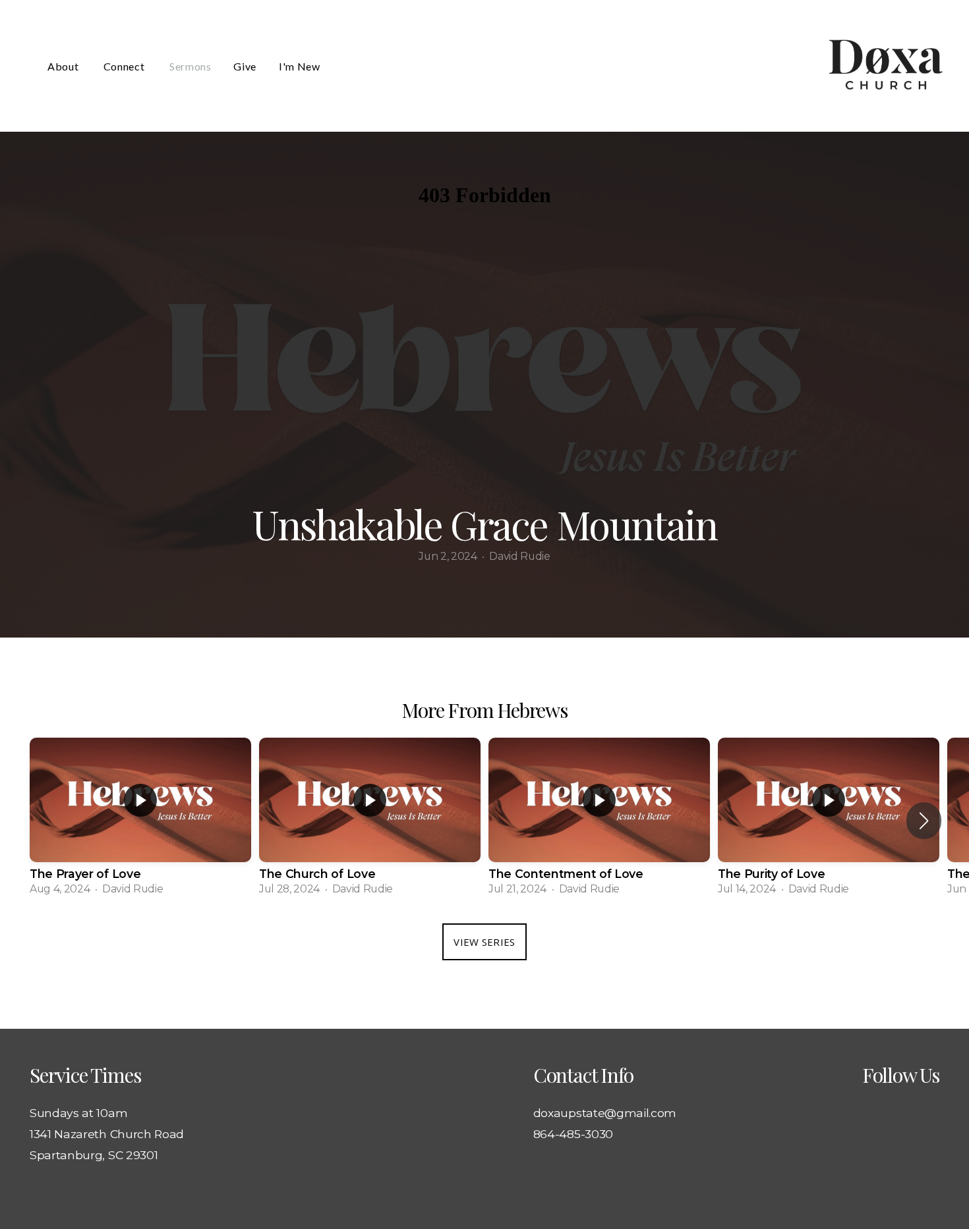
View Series (484, 941)
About (64, 66)
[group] (140, 821)
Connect (125, 66)
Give (244, 66)
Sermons (190, 66)
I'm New (299, 66)
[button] (924, 820)
